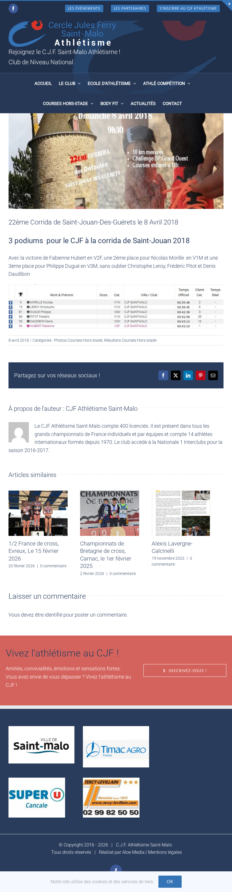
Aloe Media (133, 852)
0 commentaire (53, 566)
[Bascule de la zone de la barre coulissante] (227, 6)
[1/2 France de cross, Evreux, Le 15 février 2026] (38, 494)
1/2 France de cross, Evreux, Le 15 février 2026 (33, 551)
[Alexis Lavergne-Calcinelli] (181, 494)
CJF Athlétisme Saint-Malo (102, 408)
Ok (170, 881)
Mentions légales (165, 852)
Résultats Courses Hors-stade (130, 340)
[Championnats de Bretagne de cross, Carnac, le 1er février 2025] (109, 494)
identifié (53, 615)
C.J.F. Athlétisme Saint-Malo (144, 845)
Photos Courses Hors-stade (78, 340)
